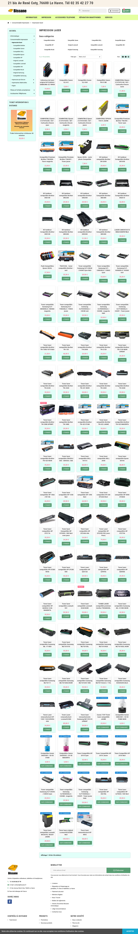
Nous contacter (77, 920)
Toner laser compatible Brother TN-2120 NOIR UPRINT (122, 348)
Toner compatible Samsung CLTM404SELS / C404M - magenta (66, 793)
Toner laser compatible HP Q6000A (122, 570)
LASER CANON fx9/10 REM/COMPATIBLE (122, 231)
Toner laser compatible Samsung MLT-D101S (66, 644)
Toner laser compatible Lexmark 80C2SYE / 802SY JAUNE (47, 833)
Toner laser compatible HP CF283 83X (66, 570)
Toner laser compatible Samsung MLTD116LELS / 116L (103, 681)
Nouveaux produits (46, 923)
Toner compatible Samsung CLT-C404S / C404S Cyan (47, 792)
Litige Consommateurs (59, 909)
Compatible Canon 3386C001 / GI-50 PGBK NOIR (122, 717)
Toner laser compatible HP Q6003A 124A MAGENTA (47, 607)
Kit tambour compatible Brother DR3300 (85, 232)
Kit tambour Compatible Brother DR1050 (122, 159)
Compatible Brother (49, 40)
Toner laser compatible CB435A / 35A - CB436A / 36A (66, 458)
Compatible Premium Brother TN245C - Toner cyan (122, 121)
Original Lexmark (73, 45)
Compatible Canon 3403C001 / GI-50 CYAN (47, 755)
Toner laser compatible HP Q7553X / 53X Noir (122, 792)
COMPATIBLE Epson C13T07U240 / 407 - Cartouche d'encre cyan (47, 122)
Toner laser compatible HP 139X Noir (85, 495)
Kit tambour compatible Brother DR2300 (85, 196)
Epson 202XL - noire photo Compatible (85, 158)
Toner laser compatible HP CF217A (47, 531)
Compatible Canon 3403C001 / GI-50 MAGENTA (66, 755)
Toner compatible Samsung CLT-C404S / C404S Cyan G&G (84, 268)
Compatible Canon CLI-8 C (66, 81)
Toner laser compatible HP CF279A (122, 531)
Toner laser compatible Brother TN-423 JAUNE (103, 422)
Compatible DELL (96, 40)
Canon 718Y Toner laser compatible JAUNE (103, 717)
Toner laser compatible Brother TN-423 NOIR (47, 458)
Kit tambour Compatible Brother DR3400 (103, 232)
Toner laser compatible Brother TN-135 (66, 347)
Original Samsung (73, 49)
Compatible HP (49, 45)
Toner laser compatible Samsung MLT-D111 (47, 681)
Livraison (55, 883)
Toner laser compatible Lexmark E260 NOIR (85, 606)
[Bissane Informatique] (17, 10)
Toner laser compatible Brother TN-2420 (103, 386)
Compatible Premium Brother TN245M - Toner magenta (47, 159)
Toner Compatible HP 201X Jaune (103, 754)
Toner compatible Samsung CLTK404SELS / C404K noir (84, 308)
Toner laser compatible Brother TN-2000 (85, 347)
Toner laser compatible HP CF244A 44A (84, 531)
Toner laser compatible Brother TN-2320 (66, 386)
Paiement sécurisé (58, 891)
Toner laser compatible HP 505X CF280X (122, 495)
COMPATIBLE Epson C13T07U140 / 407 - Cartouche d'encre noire (122, 83)
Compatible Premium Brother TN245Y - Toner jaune (66, 159)
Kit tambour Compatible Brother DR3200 (66, 232)
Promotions (44, 920)
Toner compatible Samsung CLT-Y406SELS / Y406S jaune (66, 308)
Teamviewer (13, 920)
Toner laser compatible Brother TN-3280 (122, 386)
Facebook (10, 901)
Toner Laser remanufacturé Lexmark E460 (66, 717)
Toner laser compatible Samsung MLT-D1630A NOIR (66, 681)
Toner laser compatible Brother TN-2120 (103, 347)
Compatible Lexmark (97, 45)
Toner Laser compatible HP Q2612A (84, 570)
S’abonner (119, 870)
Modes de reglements (58, 900)
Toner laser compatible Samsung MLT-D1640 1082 (84, 681)
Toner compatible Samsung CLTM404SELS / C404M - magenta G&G (103, 309)
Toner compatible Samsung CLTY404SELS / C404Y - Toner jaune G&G (85, 794)
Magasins (75, 926)
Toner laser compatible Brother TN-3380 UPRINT (47, 422)
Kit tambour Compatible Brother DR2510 (122, 196)
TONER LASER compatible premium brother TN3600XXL (103, 606)
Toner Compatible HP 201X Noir (122, 754)
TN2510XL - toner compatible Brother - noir (66, 268)
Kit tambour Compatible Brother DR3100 (47, 232)
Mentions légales (57, 894)
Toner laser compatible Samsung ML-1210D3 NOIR (122, 606)
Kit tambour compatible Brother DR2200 (66, 196)
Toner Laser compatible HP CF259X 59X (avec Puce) (103, 532)
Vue (118, 57)
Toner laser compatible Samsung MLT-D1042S (103, 644)
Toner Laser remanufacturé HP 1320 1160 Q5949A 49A (47, 718)
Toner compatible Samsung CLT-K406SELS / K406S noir (122, 269)
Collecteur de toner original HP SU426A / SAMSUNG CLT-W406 (47, 82)
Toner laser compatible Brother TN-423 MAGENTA (122, 422)
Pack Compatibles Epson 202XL (47, 267)
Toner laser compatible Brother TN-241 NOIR (85, 386)
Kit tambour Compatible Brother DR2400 (103, 196)
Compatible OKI (120, 45)
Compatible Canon (73, 40)
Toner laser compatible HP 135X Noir (66, 495)
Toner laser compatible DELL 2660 (103, 458)
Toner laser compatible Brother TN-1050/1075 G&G (47, 347)
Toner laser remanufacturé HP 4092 (84, 832)
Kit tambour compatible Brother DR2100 (47, 196)
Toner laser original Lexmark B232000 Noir (66, 832)
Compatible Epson (120, 40)
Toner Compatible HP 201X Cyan (84, 754)
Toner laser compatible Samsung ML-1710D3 (47, 644)
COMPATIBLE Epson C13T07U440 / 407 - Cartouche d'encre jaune (85, 122)
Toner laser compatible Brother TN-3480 (66, 422)
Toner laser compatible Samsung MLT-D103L (84, 644)
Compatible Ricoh (49, 49)
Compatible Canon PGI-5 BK (103, 81)
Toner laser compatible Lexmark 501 (66, 606)
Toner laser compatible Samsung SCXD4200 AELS (122, 681)
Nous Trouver (56, 897)
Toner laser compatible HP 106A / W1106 (47, 495)
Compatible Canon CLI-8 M (84, 81)
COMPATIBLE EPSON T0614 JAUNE (103, 120)
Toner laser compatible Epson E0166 (122, 458)
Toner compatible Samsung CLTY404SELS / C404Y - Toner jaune (122, 308)
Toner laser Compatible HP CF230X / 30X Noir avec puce (66, 532)
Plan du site (75, 923)
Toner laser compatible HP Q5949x (103, 570)
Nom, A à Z (82, 57)
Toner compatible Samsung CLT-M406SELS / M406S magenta (47, 308)
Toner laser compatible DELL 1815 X (85, 458)
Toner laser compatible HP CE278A (103, 792)
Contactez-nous (57, 912)
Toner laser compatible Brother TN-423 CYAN (85, 422)
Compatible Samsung (97, 49)
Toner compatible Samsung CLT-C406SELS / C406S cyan (103, 269)
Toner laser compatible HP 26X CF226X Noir (103, 495)
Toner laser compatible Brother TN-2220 (47, 386)
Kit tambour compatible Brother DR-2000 (103, 159)
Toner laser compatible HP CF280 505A (47, 570)
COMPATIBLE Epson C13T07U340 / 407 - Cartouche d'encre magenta (66, 122)
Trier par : (74, 57)
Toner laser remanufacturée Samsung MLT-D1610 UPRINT (84, 718)
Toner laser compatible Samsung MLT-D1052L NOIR (122, 644)
